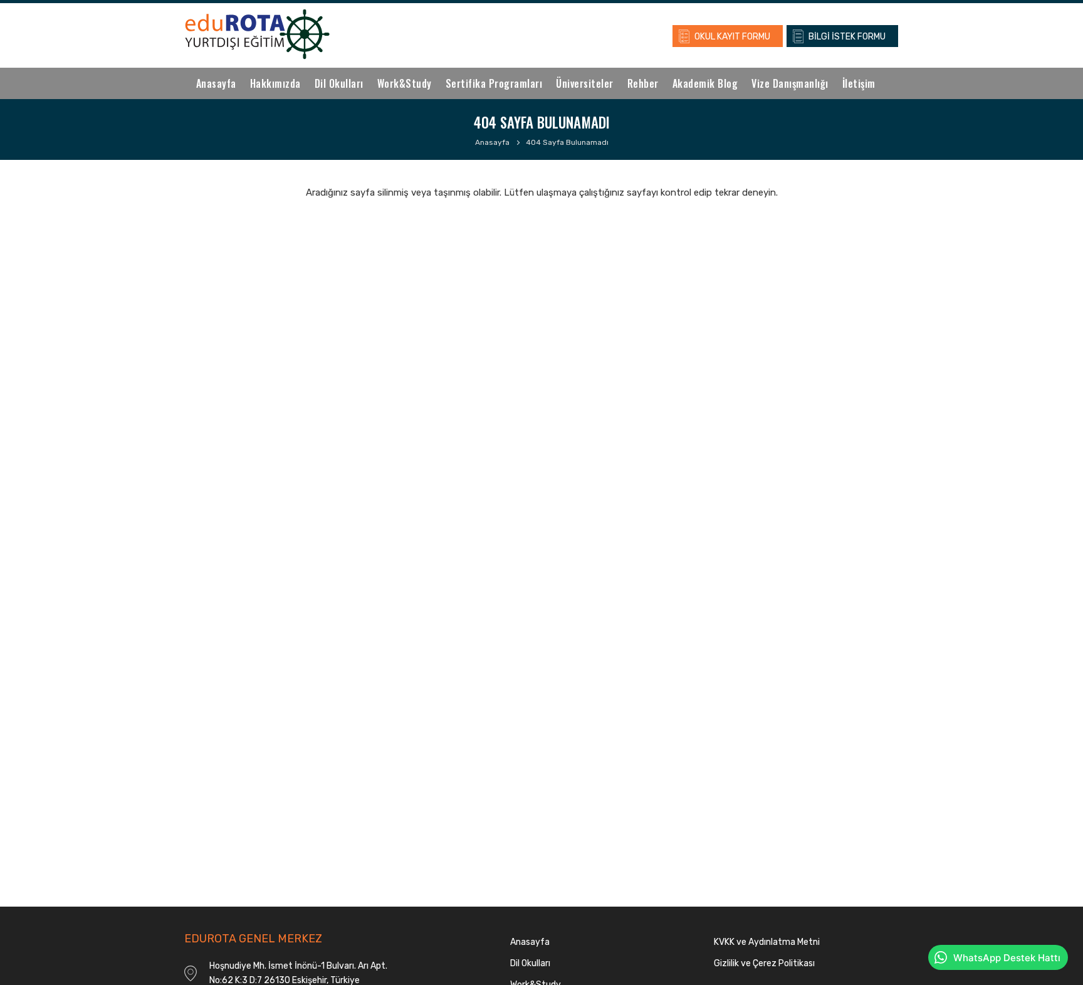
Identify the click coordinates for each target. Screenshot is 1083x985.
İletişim (859, 83)
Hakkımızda (275, 83)
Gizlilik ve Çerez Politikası (764, 963)
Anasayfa (216, 83)
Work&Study (404, 83)
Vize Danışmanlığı (790, 83)
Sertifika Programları (494, 83)
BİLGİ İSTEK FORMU (847, 36)
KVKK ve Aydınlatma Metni (767, 942)
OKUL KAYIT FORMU (732, 36)
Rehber (643, 83)
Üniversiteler (585, 83)
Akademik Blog (705, 83)
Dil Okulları (339, 83)
